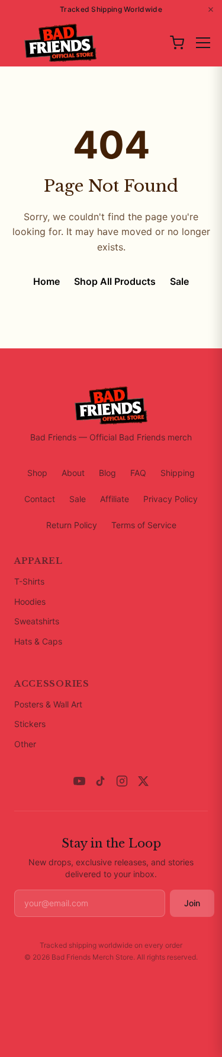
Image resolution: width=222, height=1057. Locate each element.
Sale (179, 281)
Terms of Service (143, 525)
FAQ (138, 473)
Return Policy (71, 525)
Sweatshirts (36, 621)
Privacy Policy (170, 499)
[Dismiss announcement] (211, 9)
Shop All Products (115, 281)
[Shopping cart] (177, 42)
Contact (39, 499)
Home (46, 281)
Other (25, 744)
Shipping (177, 473)
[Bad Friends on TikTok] (101, 781)
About (73, 473)
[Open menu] (203, 42)
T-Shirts (29, 581)
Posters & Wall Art (48, 704)
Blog (107, 473)
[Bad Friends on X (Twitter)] (143, 781)
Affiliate (114, 499)
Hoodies (30, 601)
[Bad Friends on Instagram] (122, 781)
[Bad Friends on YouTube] (79, 781)
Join (192, 903)
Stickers (30, 724)
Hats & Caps (38, 641)
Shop (37, 473)
